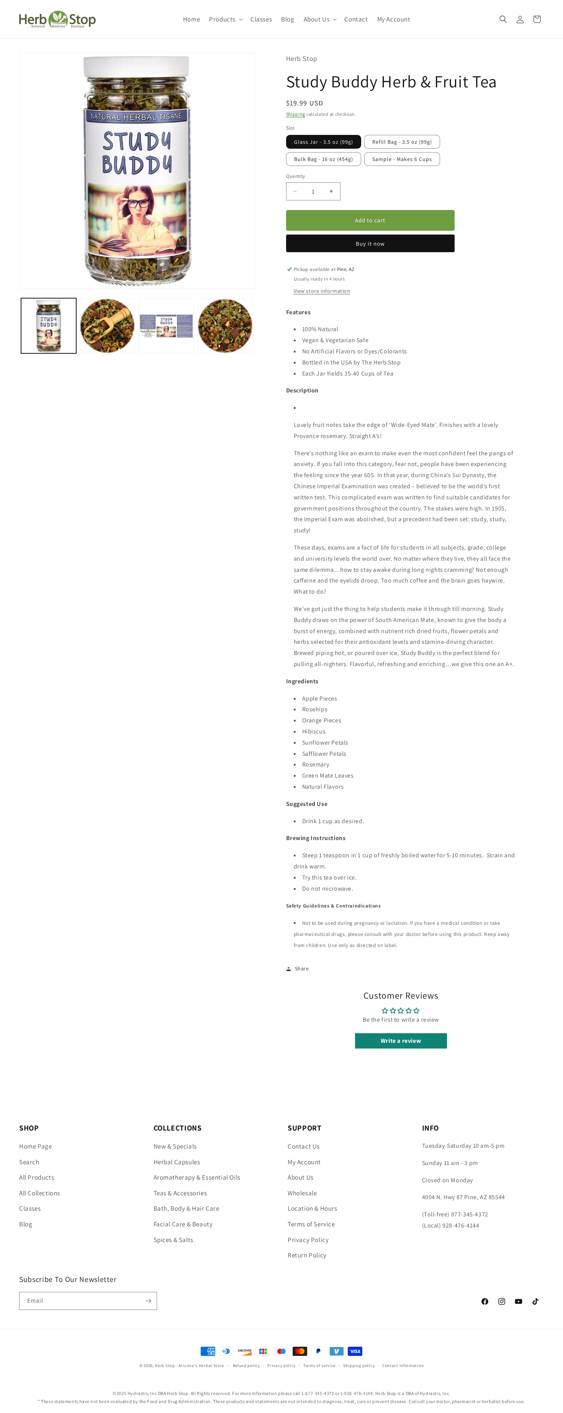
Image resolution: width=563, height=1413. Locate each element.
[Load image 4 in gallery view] (225, 326)
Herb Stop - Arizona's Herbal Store (189, 1365)
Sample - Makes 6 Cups (402, 159)
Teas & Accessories (180, 1193)
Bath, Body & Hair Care (186, 1208)
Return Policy (307, 1255)
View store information (322, 290)
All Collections (39, 1193)
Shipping (296, 114)
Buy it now (370, 243)
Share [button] (302, 968)
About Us (301, 1177)
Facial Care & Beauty (183, 1224)
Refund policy (246, 1365)
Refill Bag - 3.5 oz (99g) (402, 141)
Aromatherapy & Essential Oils (197, 1177)
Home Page (35, 1146)
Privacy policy (281, 1365)
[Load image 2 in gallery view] (107, 326)
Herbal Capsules (177, 1162)
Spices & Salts (173, 1240)
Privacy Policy (308, 1240)
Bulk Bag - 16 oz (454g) (323, 159)
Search (29, 1162)
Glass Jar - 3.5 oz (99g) (323, 141)
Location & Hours (312, 1208)
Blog (25, 1224)
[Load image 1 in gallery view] (48, 326)
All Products (36, 1177)
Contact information (403, 1365)
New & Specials (175, 1146)
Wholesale (302, 1193)
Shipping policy (359, 1365)
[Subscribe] (148, 1301)
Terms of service (319, 1365)
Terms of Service (311, 1224)
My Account (304, 1162)
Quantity (295, 176)
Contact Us (304, 1146)
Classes (30, 1208)
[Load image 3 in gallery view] (166, 326)
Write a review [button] (401, 1041)
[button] (225, 19)
